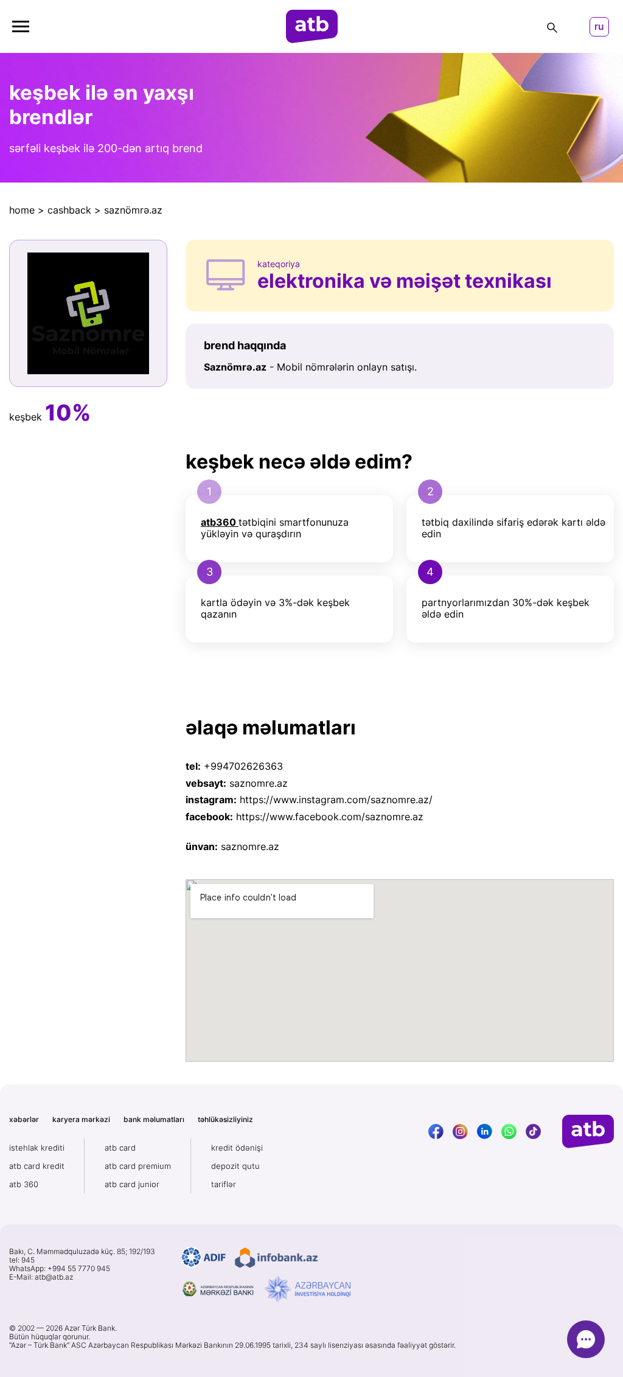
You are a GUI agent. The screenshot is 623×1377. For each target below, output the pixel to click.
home (22, 210)
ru (599, 26)
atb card (120, 1147)
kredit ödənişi (237, 1147)
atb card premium (138, 1166)
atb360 (218, 522)
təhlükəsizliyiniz (225, 1119)
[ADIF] (203, 1257)
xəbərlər (24, 1119)
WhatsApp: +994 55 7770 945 (59, 1268)
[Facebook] (436, 1131)
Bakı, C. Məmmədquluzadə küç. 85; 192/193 (82, 1251)
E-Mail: (41, 1277)
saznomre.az (258, 783)
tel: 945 (22, 1260)
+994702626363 (243, 766)
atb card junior (132, 1184)
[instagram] (460, 1131)
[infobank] (276, 1257)
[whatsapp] (509, 1131)
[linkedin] (484, 1131)
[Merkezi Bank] (218, 1289)
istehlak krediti (36, 1147)
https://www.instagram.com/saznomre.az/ (336, 799)
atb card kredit (36, 1166)
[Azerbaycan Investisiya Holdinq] (307, 1289)
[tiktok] (533, 1131)
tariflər (223, 1184)
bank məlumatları (154, 1119)
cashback (69, 210)
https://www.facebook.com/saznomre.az (329, 817)
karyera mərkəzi (81, 1119)
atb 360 (23, 1184)
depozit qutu (235, 1166)
